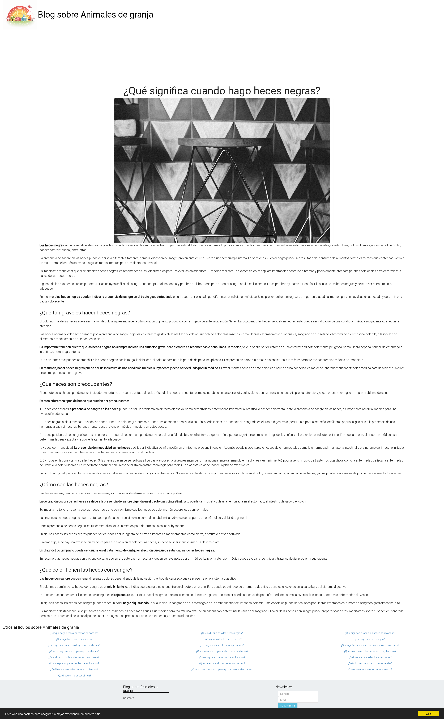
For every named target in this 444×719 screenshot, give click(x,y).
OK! (428, 713)
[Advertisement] (222, 55)
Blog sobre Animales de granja (95, 15)
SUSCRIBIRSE (287, 705)
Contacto (128, 698)
